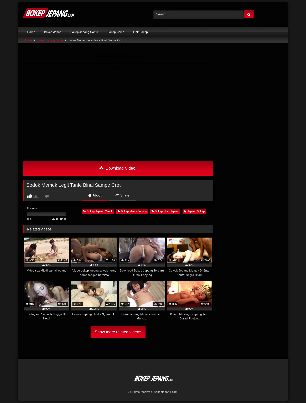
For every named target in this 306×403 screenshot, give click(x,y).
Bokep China (115, 32)
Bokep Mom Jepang (167, 211)
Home (31, 32)
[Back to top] (293, 391)
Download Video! (120, 168)
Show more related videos (118, 332)
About (96, 195)
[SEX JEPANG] (49, 14)
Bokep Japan (52, 32)
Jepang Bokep (196, 211)
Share (124, 195)
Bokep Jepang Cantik (84, 32)
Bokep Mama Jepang (134, 211)
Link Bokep (140, 32)
